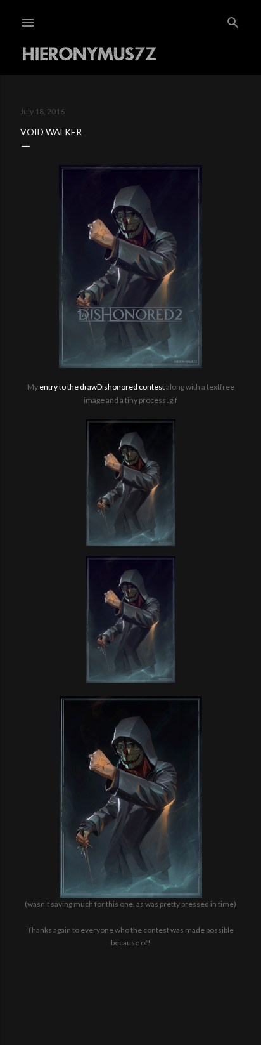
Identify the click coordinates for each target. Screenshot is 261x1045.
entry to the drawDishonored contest (102, 386)
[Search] (233, 20)
